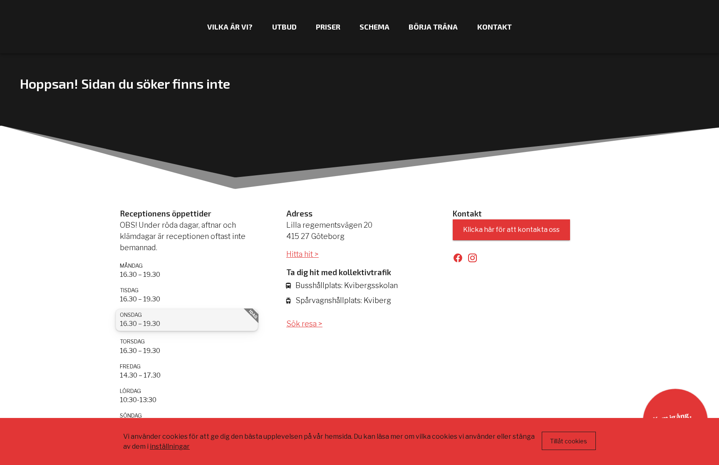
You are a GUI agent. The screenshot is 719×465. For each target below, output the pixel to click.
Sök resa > (304, 323)
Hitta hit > (302, 254)
